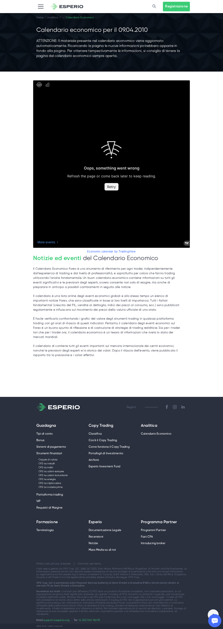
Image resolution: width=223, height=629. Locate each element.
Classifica (95, 433)
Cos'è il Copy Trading (103, 440)
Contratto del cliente (89, 563)
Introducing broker (153, 543)
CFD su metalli (47, 463)
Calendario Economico (156, 433)
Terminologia (45, 530)
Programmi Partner (153, 530)
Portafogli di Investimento (106, 453)
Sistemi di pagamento (51, 447)
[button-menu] (40, 6)
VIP (38, 501)
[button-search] (154, 6)
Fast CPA (147, 536)
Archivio (94, 460)
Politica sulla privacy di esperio (53, 563)
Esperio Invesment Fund (104, 466)
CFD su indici (46, 467)
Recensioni (96, 536)
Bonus (40, 440)
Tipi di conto (44, 433)
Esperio (95, 522)
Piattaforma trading (49, 494)
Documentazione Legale (105, 530)
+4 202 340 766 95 (89, 620)
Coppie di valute (48, 459)
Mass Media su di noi (102, 549)
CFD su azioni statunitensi (53, 475)
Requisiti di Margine (49, 507)
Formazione (47, 522)
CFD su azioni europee (51, 471)
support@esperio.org (56, 620)
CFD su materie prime (51, 487)
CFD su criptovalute (50, 483)
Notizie (93, 543)
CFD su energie (47, 479)
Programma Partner (159, 522)
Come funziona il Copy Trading (109, 447)
